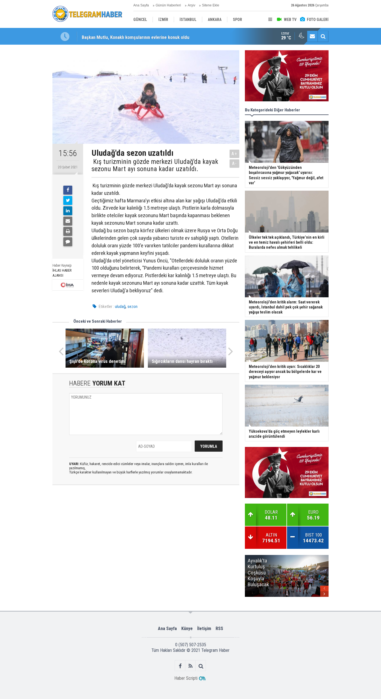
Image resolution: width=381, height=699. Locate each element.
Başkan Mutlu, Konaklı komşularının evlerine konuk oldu (135, 36)
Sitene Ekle (210, 5)
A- (234, 163)
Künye (187, 628)
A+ (234, 153)
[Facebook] (67, 190)
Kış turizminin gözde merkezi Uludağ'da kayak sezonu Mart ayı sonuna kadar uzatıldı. (154, 165)
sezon (132, 306)
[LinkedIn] (67, 210)
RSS (219, 628)
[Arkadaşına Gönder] (67, 221)
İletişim (204, 628)
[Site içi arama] (323, 36)
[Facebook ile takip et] (180, 665)
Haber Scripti (185, 678)
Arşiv (191, 5)
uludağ (120, 306)
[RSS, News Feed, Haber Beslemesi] (190, 665)
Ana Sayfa (141, 5)
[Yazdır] (67, 231)
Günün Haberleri (168, 5)
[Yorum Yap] (67, 241)
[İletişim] (312, 36)
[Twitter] (67, 200)
